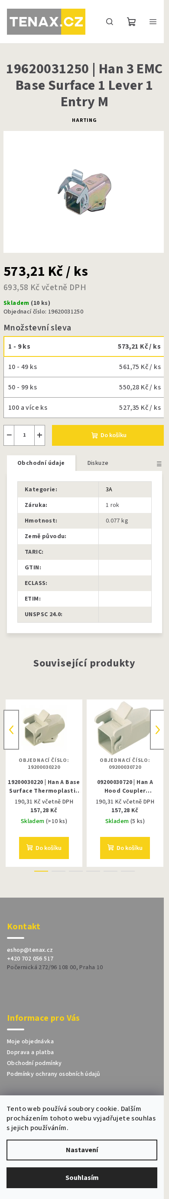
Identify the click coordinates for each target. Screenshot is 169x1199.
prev (11, 730)
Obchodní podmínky (34, 1063)
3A (109, 489)
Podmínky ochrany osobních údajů (53, 1074)
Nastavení (82, 1150)
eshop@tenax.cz (30, 950)
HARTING (84, 120)
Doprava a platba (30, 1052)
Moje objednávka (30, 1041)
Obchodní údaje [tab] (41, 463)
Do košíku (114, 435)
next (158, 730)
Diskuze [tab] (98, 463)
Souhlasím (82, 1178)
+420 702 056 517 (30, 958)
